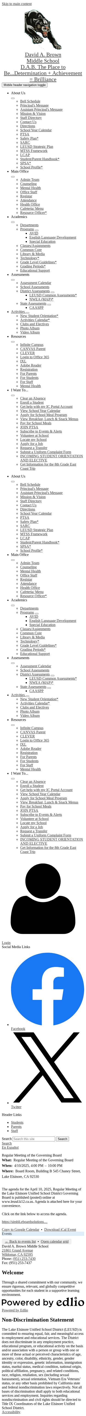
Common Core (31, 250)
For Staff (26, 382)
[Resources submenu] (13, 341)
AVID (33, 233)
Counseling (28, 184)
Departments (29, 225)
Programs (27, 229)
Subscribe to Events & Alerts (41, 431)
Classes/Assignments (35, 246)
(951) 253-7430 (24, 1259)
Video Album (30, 332)
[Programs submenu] (37, 230)
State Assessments (33, 303)
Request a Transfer (33, 448)
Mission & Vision (33, 114)
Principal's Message (34, 105)
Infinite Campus (31, 345)
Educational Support (35, 270)
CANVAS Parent (32, 349)
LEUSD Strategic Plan (36, 147)
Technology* (29, 258)
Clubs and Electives (34, 324)
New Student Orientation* (39, 316)
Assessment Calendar (35, 283)
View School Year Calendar (40, 411)
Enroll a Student (32, 402)
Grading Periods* (33, 266)
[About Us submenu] (13, 98)
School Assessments (34, 287)
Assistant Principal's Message (41, 109)
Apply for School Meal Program (43, 415)
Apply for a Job (31, 444)
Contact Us (28, 122)
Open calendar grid (55, 1241)
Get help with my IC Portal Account (46, 407)
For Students (29, 378)
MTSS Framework (33, 151)
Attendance (28, 200)
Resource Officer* (33, 213)
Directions (27, 126)
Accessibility (11, 1412)
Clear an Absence (33, 398)
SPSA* (25, 163)
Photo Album (29, 328)
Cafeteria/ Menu (32, 208)
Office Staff (28, 192)
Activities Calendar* (35, 320)
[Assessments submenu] (13, 280)
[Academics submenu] (13, 222)
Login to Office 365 (34, 357)
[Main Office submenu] (13, 176)
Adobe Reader (30, 365)
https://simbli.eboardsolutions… (24, 1222)
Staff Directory (31, 118)
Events (7, 1234)
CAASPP (36, 307)
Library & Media (32, 254)
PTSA (24, 134)
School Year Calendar (36, 130)
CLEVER (27, 353)
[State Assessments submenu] (49, 304)
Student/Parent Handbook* (39, 159)
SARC (25, 142)
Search (7, 1139)
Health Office (30, 204)
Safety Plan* (29, 138)
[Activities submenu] (27, 313)
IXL (23, 361)
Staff (14, 1131)
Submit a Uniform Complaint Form (45, 452)
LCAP (25, 155)
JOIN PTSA (29, 427)
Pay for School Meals (35, 423)
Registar (26, 196)
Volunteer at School (34, 435)
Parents (16, 1127)
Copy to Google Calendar (20, 1229)
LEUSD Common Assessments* (53, 295)
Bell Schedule (30, 101)
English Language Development (52, 237)
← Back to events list (20, 1241)
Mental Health (30, 188)
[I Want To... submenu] (13, 395)
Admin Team (29, 180)
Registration (29, 369)
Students (17, 1122)
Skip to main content (17, 4)
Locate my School (33, 440)
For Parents (28, 373)
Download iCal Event (60, 1229)
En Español (10, 1147)
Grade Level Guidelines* (38, 262)
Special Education (42, 241)
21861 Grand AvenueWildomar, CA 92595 (17, 1252)
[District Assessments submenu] (52, 292)
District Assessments (35, 291)
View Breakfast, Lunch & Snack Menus (49, 419)
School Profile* (31, 167)
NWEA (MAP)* (41, 299)
